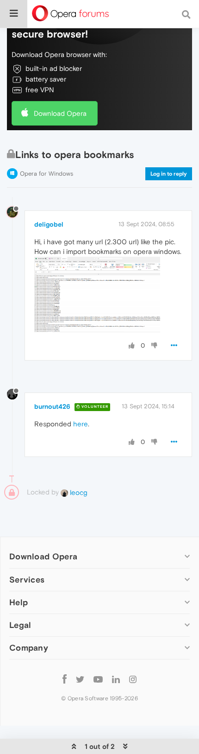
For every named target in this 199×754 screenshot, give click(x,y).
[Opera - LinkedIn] (115, 679)
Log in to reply (168, 174)
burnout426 (52, 406)
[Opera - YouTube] (98, 679)
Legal (20, 625)
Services (26, 579)
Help (18, 602)
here (80, 424)
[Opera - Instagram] (132, 679)
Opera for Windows (46, 173)
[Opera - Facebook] (64, 679)
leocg (77, 492)
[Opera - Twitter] (80, 679)
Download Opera (60, 113)
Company (28, 648)
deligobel (48, 224)
